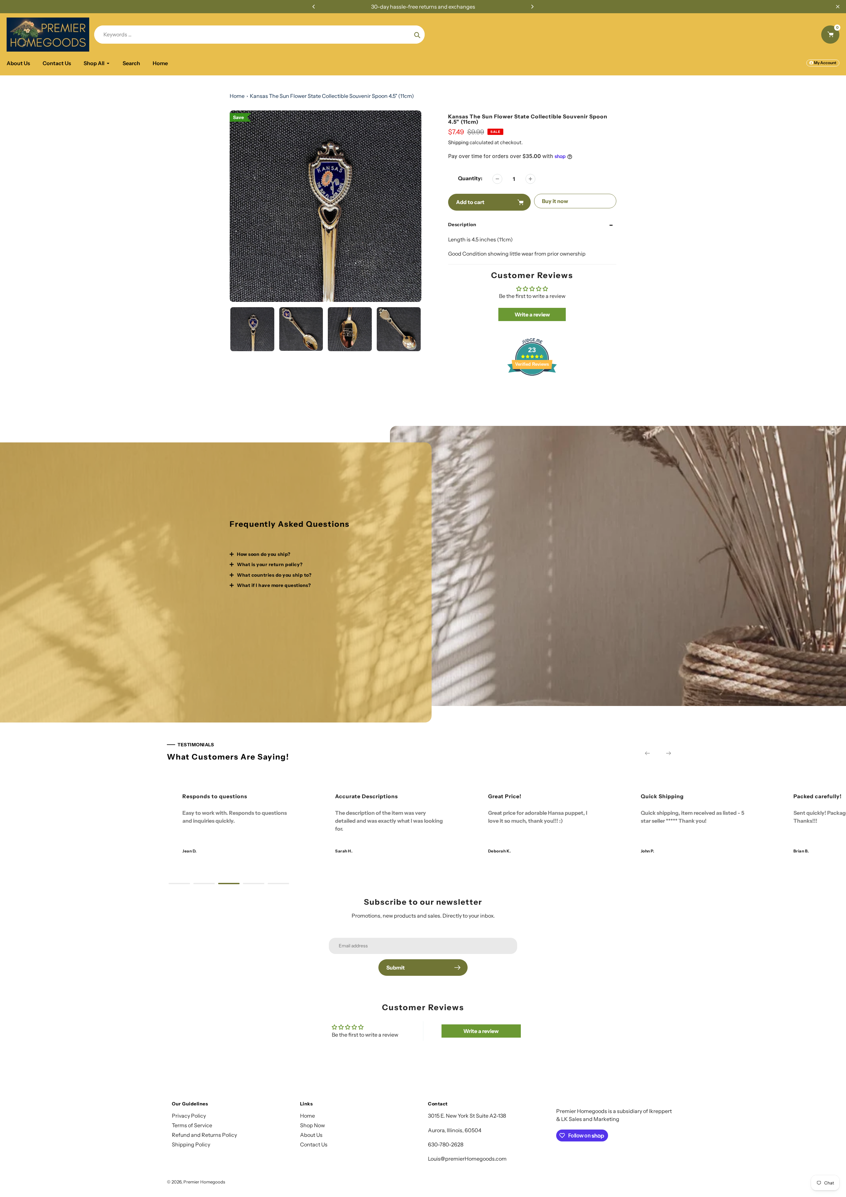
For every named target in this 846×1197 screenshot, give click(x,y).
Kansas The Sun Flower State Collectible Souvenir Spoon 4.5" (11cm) (332, 96)
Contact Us (313, 1144)
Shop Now (312, 1125)
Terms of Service (192, 1125)
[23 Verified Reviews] (532, 387)
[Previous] (314, 6)
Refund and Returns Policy (204, 1135)
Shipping (458, 142)
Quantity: (470, 178)
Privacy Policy (189, 1115)
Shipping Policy (191, 1144)
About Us (311, 1135)
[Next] (532, 6)
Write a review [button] (532, 314)
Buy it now (555, 201)
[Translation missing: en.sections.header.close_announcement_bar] (837, 6)
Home (237, 96)
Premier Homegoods (204, 1181)
